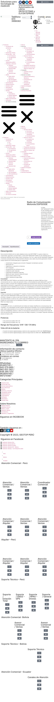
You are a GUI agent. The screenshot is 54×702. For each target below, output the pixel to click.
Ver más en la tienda (11, 101)
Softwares (8, 100)
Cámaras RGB (12, 68)
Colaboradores (25, 89)
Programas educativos (29, 65)
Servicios (23, 46)
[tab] (28, 452)
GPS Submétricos (13, 81)
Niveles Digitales (13, 95)
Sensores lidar (12, 73)
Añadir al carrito (36, 237)
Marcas (23, 44)
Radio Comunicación (11, 98)
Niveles (8, 90)
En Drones (29, 60)
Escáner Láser (9, 86)
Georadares (9, 87)
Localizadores (9, 89)
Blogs (22, 87)
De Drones (29, 49)
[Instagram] (23, 2)
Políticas (26, 73)
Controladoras (9, 82)
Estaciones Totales (10, 52)
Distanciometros (10, 84)
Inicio (2, 197)
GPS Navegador (13, 79)
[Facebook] (20, 2)
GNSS (7, 75)
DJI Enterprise (12, 56)
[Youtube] (30, 2)
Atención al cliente (25, 75)
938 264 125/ (7, 371)
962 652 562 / (7, 369)
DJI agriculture (12, 57)
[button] (35, 25)
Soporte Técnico (28, 56)
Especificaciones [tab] (14, 246)
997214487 (5, 375)
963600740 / (6, 373)
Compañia (23, 70)
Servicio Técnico (28, 48)
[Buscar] (31, 17)
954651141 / (6, 365)
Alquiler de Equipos (26, 86)
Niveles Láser (12, 97)
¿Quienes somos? (28, 71)
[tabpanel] (27, 538)
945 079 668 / (7, 367)
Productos (5, 44)
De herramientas (31, 54)
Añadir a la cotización (33, 243)
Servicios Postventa (26, 90)
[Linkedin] (27, 2)
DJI (9, 49)
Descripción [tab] (6, 246)
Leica (10, 51)
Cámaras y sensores (11, 63)
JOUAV (10, 59)
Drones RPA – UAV (10, 54)
